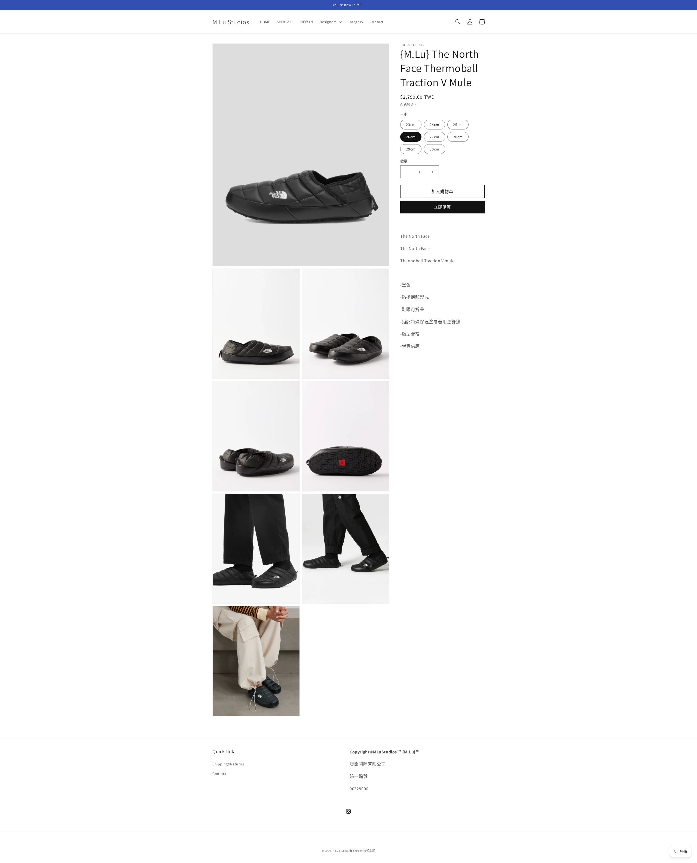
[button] (330, 22)
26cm (411, 136)
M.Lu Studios (340, 850)
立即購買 (442, 207)
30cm (434, 149)
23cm (411, 124)
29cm (411, 149)
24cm (434, 124)
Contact (219, 773)
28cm (458, 136)
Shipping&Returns (228, 764)
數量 (404, 161)
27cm (434, 136)
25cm (458, 124)
